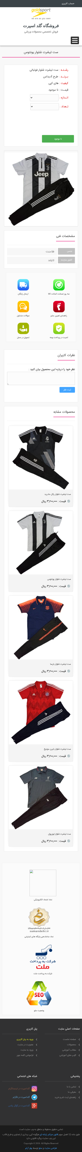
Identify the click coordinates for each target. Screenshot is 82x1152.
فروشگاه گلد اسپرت (41, 25)
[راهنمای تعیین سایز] (59, 311)
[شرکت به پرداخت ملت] (43, 970)
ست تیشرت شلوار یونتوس (59, 579)
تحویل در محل (23, 337)
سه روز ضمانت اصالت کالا (59, 294)
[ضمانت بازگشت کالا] (59, 289)
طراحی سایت (50, 1148)
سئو (40, 1148)
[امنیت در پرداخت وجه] (59, 333)
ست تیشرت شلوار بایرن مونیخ (57, 749)
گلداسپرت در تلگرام (21, 1097)
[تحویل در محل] (23, 333)
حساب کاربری (68, 3)
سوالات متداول (23, 316)
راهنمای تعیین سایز (59, 316)
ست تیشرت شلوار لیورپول (59, 834)
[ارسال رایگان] (23, 289)
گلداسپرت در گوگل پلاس (19, 1106)
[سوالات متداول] (23, 311)
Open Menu (75, 40)
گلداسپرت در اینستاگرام (19, 1089)
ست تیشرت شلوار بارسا (60, 664)
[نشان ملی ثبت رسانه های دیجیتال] (39, 933)
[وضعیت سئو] (39, 1006)
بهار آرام (28, 1148)
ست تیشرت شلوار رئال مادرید (57, 494)
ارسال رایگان (23, 294)
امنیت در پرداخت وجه (59, 337)
